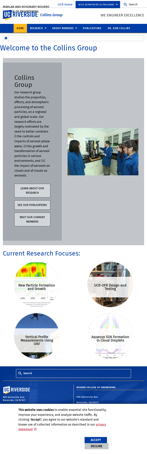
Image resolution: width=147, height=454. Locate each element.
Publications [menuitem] (92, 28)
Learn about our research (32, 190)
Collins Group (51, 15)
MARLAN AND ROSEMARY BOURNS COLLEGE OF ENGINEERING (26, 9)
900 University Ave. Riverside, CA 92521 (88, 400)
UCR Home (65, 4)
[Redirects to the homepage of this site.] (6, 38)
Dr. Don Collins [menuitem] (119, 28)
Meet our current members (32, 219)
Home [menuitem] (20, 28)
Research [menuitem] (36, 28)
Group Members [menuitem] (63, 28)
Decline (96, 446)
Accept (96, 440)
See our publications (32, 205)
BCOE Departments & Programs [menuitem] (96, 4)
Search (133, 4)
